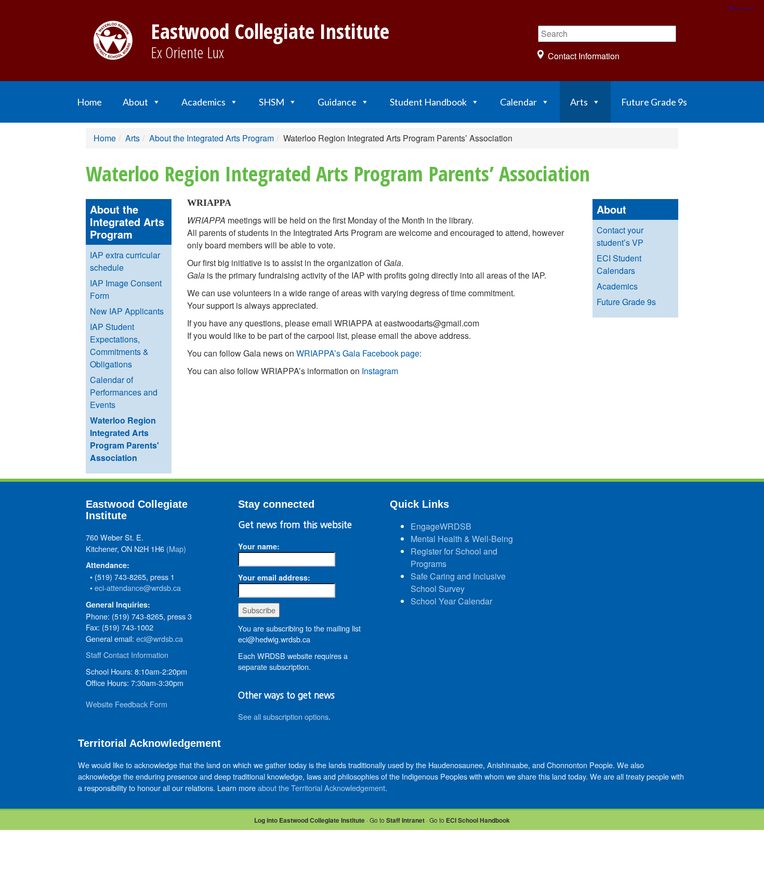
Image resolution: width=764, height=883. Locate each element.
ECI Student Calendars (619, 264)
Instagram (380, 371)
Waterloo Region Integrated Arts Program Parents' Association (124, 439)
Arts (579, 102)
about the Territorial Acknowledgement (321, 787)
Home (89, 102)
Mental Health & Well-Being (462, 539)
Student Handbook (428, 102)
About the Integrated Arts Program (211, 138)
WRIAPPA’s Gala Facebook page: (358, 353)
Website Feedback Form (126, 704)
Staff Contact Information (127, 654)
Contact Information (584, 56)
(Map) (176, 548)
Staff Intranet (405, 820)
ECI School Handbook (478, 820)
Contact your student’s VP (620, 236)
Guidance (337, 102)
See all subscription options (283, 716)
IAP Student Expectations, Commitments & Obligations (119, 345)
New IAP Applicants (127, 311)
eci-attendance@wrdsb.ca (138, 587)
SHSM (271, 102)
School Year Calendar (451, 601)
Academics (203, 102)
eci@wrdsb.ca (159, 638)
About (135, 102)
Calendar (518, 102)
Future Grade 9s (654, 102)
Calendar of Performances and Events (123, 392)
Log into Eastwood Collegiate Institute (309, 820)
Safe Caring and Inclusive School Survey (458, 582)
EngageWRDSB (441, 526)
